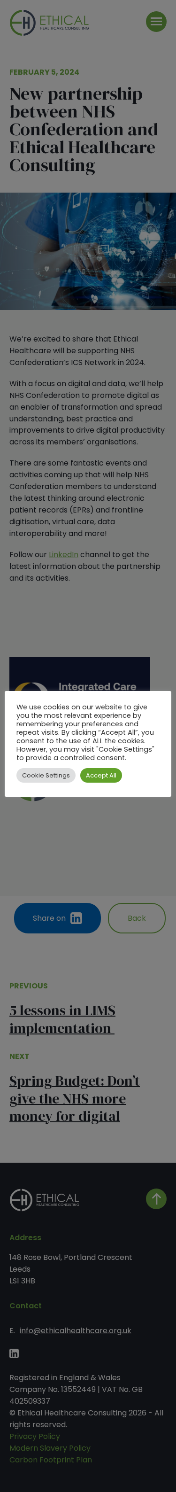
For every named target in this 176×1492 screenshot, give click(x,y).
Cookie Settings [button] (46, 775)
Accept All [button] (101, 775)
